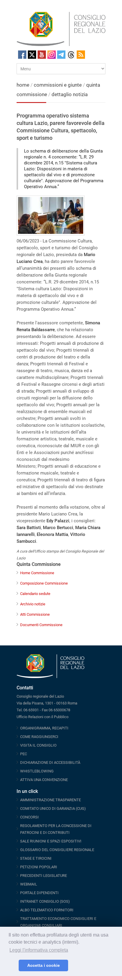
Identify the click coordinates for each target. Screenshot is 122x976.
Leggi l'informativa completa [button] (38, 950)
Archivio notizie (32, 604)
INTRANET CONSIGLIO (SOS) (45, 901)
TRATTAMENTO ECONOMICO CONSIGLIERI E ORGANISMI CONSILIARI (58, 922)
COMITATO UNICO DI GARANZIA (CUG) (53, 808)
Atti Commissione (35, 614)
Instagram (51, 54)
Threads (71, 54)
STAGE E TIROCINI (36, 858)
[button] (13, 965)
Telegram (61, 54)
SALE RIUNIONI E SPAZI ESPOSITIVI (50, 841)
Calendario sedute (35, 593)
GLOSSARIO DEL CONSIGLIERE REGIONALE (57, 850)
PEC (23, 754)
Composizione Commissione (44, 583)
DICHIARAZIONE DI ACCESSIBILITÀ (50, 762)
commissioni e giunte (58, 85)
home (23, 85)
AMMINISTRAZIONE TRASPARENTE (50, 800)
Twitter (32, 54)
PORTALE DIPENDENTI (39, 893)
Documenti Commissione (41, 625)
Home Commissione (37, 573)
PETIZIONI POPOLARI (38, 867)
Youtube (42, 54)
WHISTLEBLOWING (37, 771)
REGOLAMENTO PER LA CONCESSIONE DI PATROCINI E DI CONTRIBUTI (56, 829)
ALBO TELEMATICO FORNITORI (46, 910)
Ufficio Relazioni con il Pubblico (42, 717)
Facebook (22, 54)
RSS (81, 54)
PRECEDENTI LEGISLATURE (43, 875)
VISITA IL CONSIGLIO (38, 745)
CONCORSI (29, 817)
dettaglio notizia (70, 94)
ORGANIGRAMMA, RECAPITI (44, 728)
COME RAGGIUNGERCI (39, 736)
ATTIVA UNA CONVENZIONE (44, 779)
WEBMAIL (28, 884)
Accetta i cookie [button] (43, 965)
